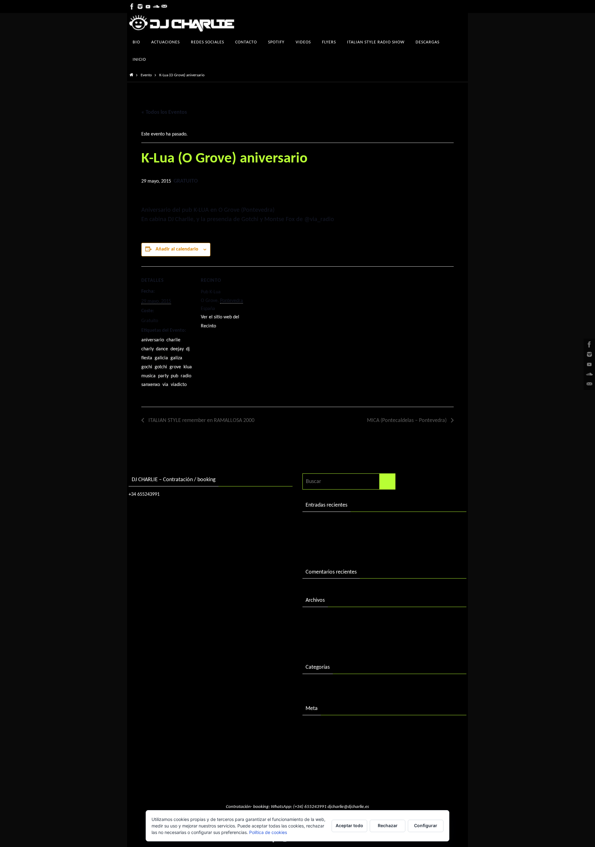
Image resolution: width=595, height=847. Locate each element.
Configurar (425, 825)
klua (187, 367)
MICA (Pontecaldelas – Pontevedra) (407, 420)
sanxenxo (150, 384)
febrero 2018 (320, 618)
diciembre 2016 (323, 631)
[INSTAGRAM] (140, 6)
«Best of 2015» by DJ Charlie (338, 548)
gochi (146, 367)
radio (186, 376)
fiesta (146, 358)
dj (188, 349)
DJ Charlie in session (328, 523)
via (165, 384)
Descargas (317, 685)
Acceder (315, 726)
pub (174, 376)
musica (148, 376)
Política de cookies (268, 832)
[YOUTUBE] (148, 6)
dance (162, 349)
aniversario (152, 340)
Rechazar (388, 825)
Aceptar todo (349, 825)
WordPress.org (322, 765)
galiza (176, 358)
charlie (173, 340)
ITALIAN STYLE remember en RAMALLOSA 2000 (200, 420)
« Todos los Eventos (164, 112)
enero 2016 (318, 644)
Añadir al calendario (177, 249)
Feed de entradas (325, 739)
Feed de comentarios (329, 752)
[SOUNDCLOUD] (156, 6)
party (163, 376)
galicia (161, 358)
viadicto (179, 384)
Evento (146, 75)
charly (147, 349)
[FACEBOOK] (132, 6)
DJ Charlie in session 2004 (334, 536)
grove (175, 367)
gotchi (161, 367)
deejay (176, 349)
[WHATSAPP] (164, 6)
